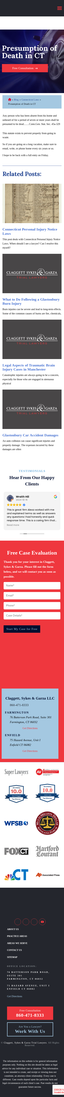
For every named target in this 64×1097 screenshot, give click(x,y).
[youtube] (42, 922)
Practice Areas (17, 936)
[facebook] (17, 922)
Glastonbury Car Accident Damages (30, 435)
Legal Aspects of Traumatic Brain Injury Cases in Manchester (28, 367)
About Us (13, 929)
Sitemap (12, 957)
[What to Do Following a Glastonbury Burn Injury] (32, 273)
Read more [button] (13, 525)
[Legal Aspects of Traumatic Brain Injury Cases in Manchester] (32, 339)
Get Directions (30, 728)
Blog (16, 100)
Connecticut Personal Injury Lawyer (9, 100)
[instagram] (34, 922)
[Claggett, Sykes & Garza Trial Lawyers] (23, 8)
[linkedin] (26, 922)
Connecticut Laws (30, 100)
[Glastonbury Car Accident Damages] (32, 409)
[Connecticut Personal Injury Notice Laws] (32, 203)
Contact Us (14, 950)
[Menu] (59, 8)
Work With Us (30, 1031)
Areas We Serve (17, 943)
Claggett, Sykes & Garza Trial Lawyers (25, 1043)
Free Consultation (22, 68)
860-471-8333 (19, 705)
